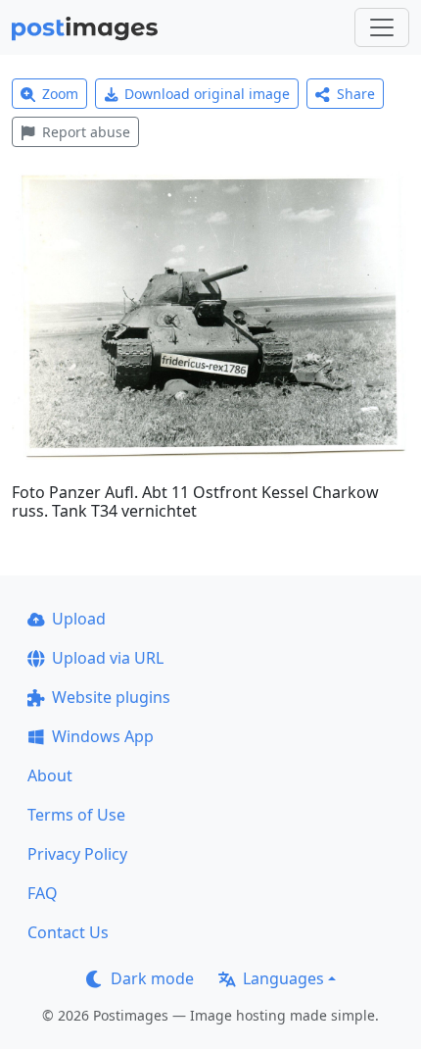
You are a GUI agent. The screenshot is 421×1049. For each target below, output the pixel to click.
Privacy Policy (77, 854)
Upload (79, 618)
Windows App (103, 736)
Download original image (207, 93)
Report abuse (86, 132)
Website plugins (111, 697)
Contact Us (68, 932)
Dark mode (152, 978)
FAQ (42, 893)
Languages (283, 978)
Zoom (60, 93)
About (49, 775)
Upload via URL (108, 658)
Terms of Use (76, 814)
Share (356, 93)
